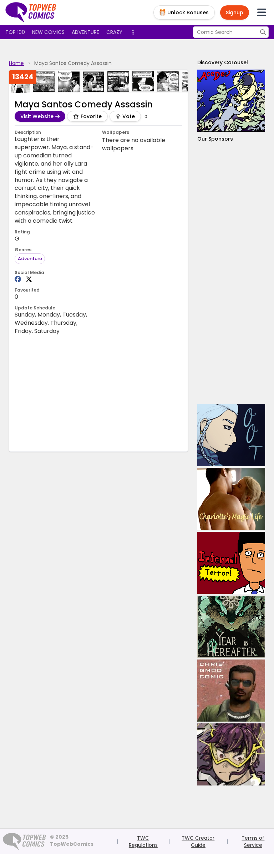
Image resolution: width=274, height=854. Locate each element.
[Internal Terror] (231, 563)
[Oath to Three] (231, 435)
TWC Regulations (143, 841)
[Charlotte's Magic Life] (231, 499)
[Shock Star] (231, 754)
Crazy (114, 32)
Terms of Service (253, 841)
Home (16, 63)
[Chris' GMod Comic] (231, 691)
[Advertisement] (231, 273)
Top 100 (15, 32)
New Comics (48, 32)
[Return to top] (31, 12)
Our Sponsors (215, 138)
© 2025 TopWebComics (71, 840)
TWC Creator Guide (198, 841)
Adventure (85, 32)
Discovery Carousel (222, 62)
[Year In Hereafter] (231, 627)
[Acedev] (231, 101)
